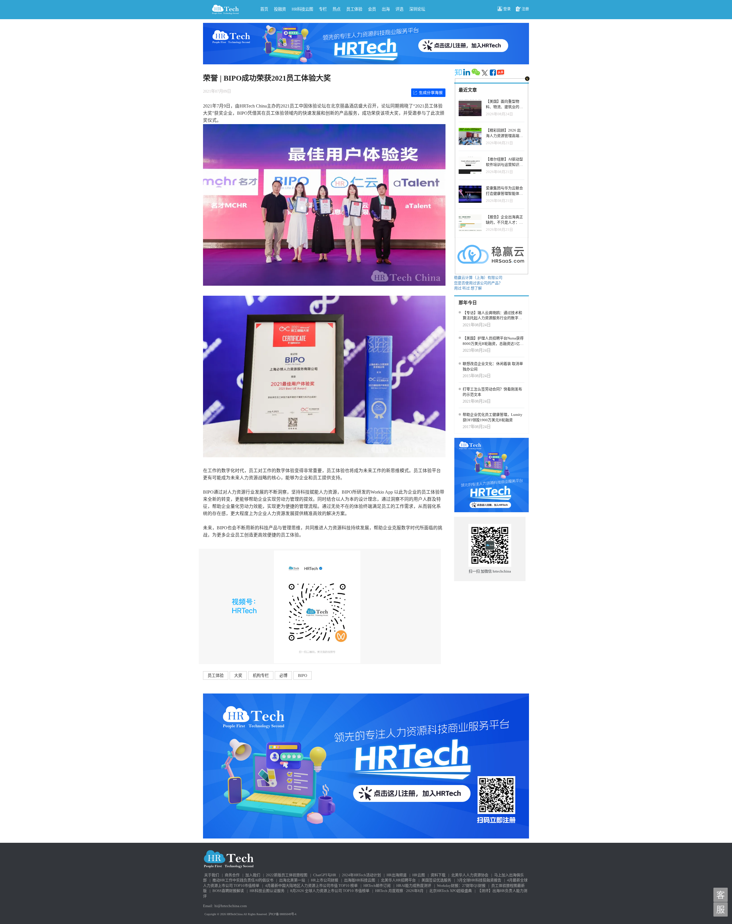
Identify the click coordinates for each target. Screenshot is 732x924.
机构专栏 (261, 675)
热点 (337, 9)
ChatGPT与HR (324, 875)
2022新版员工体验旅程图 (286, 875)
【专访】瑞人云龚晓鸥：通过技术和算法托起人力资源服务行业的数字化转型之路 (492, 316)
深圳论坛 (417, 9)
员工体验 (354, 9)
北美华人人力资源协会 (469, 875)
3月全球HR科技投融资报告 (479, 880)
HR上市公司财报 (324, 880)
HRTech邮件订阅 (377, 885)
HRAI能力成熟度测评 (413, 885)
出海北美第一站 (292, 880)
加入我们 (252, 875)
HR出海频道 (397, 875)
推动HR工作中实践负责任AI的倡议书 (242, 880)
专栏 (323, 9)
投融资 (280, 9)
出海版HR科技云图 (359, 880)
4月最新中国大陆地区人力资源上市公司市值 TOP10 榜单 (311, 885)
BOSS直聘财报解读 (228, 891)
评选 (399, 9)
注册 (525, 9)
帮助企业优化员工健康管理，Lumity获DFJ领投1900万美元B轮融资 (492, 417)
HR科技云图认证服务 (267, 891)
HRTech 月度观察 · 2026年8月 (399, 891)
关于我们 (211, 875)
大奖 (238, 675)
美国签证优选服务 (436, 880)
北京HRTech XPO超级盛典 (450, 891)
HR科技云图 (302, 9)
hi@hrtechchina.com (230, 906)
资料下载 (438, 875)
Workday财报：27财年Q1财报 (461, 885)
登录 (507, 9)
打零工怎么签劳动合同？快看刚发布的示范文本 (492, 392)
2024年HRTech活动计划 (361, 875)
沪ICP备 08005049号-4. (282, 914)
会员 (372, 9)
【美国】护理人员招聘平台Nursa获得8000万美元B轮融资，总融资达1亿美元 (493, 341)
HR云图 (418, 875)
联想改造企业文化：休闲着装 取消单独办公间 (493, 366)
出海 (386, 9)
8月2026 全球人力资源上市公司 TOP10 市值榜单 (329, 891)
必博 (283, 675)
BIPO (302, 675)
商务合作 (232, 875)
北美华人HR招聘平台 (398, 880)
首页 (264, 9)
